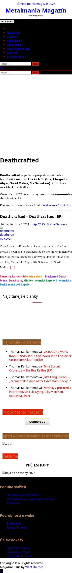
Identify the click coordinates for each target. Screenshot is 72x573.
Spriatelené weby (18, 548)
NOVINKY (13, 33)
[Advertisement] (36, 112)
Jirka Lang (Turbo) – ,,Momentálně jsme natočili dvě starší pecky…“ (40, 379)
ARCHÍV (12, 53)
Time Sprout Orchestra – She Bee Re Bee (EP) (34, 368)
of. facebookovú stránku (54, 205)
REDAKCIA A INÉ (18, 49)
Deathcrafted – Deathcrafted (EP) (31, 216)
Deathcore (15, 280)
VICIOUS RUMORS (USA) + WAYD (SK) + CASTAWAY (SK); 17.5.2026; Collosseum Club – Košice (40, 356)
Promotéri (13, 503)
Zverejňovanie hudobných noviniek (30, 499)
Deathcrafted (33, 276)
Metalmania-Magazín (36, 10)
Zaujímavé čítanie (18, 552)
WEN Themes (34, 567)
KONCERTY (14, 41)
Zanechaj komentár (12, 276)
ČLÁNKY (12, 37)
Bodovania (14, 523)
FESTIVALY (14, 45)
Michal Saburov (57, 224)
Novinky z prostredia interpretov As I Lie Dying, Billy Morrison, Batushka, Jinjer (40, 392)
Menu (10, 21)
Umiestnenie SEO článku (23, 495)
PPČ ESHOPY (15, 57)
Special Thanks (17, 527)
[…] (12, 267)
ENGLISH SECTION (19, 556)
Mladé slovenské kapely (39, 280)
